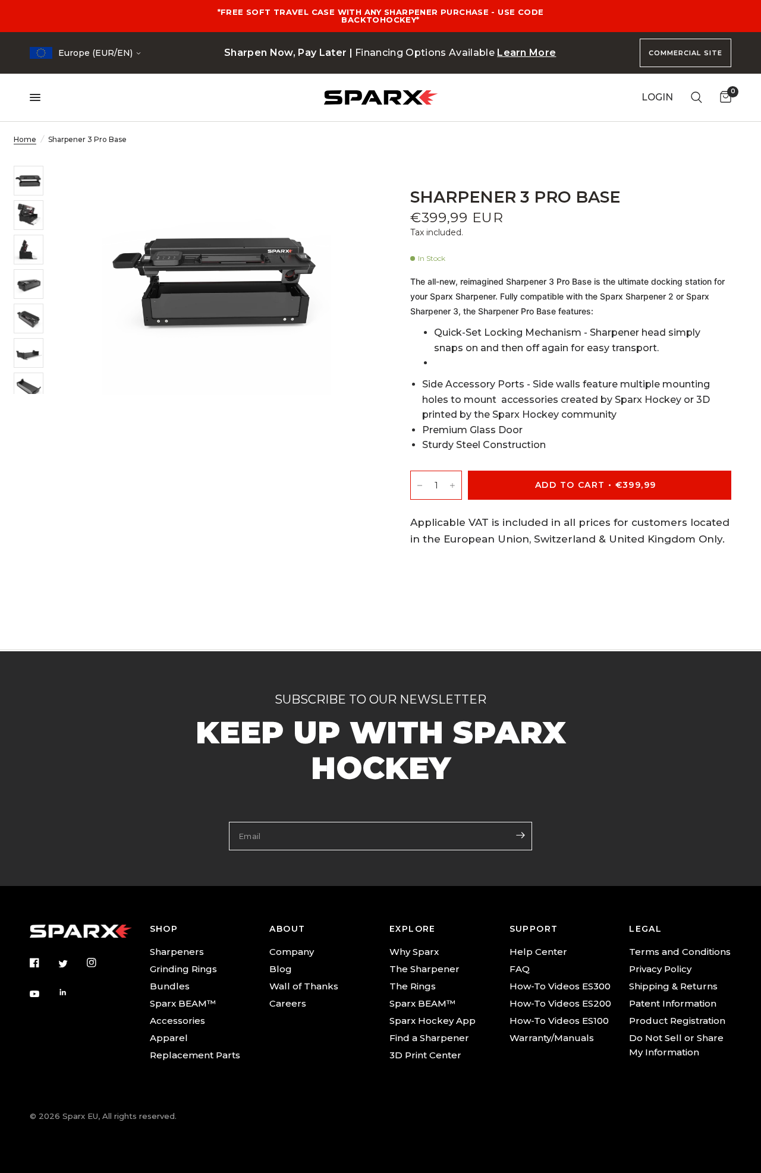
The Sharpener (424, 969)
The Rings (412, 986)
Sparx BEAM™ (183, 1003)
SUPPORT (534, 929)
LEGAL (645, 929)
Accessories (177, 1020)
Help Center (538, 951)
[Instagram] (100, 963)
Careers (287, 1003)
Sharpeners (177, 951)
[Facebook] (43, 963)
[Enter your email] (520, 834)
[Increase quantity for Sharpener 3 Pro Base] (452, 485)
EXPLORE (412, 929)
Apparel (169, 1037)
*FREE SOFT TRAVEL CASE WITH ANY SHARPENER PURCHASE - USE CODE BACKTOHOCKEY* (381, 15)
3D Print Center (425, 1055)
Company (291, 951)
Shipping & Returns (673, 986)
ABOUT (287, 929)
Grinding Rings (183, 969)
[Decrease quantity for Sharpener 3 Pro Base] (420, 485)
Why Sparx (414, 951)
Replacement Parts (195, 1055)
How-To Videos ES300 (560, 986)
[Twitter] (71, 963)
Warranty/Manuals (552, 1037)
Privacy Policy (660, 969)
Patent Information (672, 1003)
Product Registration (677, 1020)
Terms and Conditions (680, 951)
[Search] (696, 97)
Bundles (170, 986)
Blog (280, 969)
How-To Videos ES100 (559, 1020)
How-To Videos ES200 (560, 1003)
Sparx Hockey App (432, 1020)
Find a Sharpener (429, 1037)
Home (25, 139)
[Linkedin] (71, 992)
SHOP (164, 929)
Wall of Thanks (303, 986)
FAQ (520, 969)
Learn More (526, 52)
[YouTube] (43, 994)
